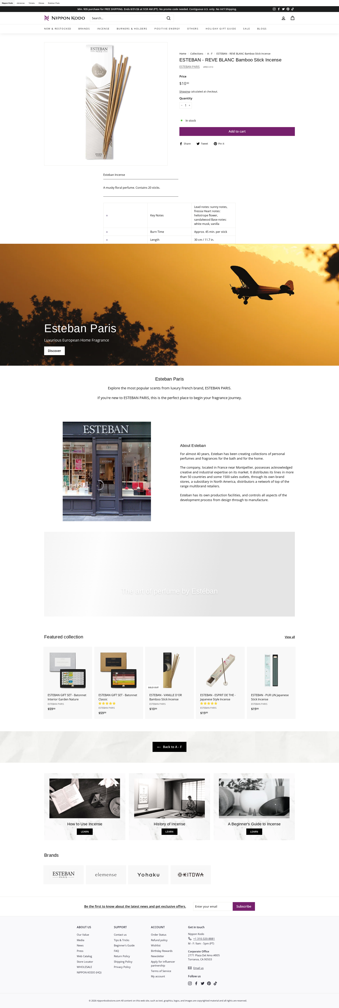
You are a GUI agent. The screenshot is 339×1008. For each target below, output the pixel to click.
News (80, 945)
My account (158, 976)
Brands (84, 28)
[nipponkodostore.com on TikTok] (215, 983)
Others (193, 28)
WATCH (170, 602)
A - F (209, 53)
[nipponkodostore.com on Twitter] (202, 983)
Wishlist (155, 945)
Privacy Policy (122, 967)
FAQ (116, 951)
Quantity (185, 98)
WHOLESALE (84, 967)
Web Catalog (84, 956)
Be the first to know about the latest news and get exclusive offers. (135, 906)
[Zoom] (105, 103)
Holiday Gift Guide (221, 28)
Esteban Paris (54, 3)
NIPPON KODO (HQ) (89, 972)
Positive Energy (167, 28)
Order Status (158, 934)
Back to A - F (172, 747)
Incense (103, 28)
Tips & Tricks (121, 940)
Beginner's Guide (124, 945)
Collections (197, 53)
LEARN (85, 831)
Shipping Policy (123, 961)
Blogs (262, 28)
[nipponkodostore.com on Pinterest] (209, 983)
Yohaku (32, 3)
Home (182, 53)
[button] (107, 703)
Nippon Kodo (7, 3)
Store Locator (85, 961)
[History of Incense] (169, 798)
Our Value (83, 934)
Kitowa (41, 3)
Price (182, 76)
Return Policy (122, 956)
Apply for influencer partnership (163, 963)
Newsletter (157, 956)
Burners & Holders (132, 28)
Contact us (120, 934)
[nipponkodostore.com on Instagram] (190, 983)
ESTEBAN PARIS (189, 67)
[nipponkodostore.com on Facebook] (196, 983)
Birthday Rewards (162, 951)
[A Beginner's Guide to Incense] (254, 798)
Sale (246, 28)
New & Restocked (57, 28)
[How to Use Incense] (84, 798)
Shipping (184, 91)
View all (290, 637)
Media (80, 940)
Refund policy (159, 940)
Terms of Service (161, 971)
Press (80, 951)
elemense (21, 3)
